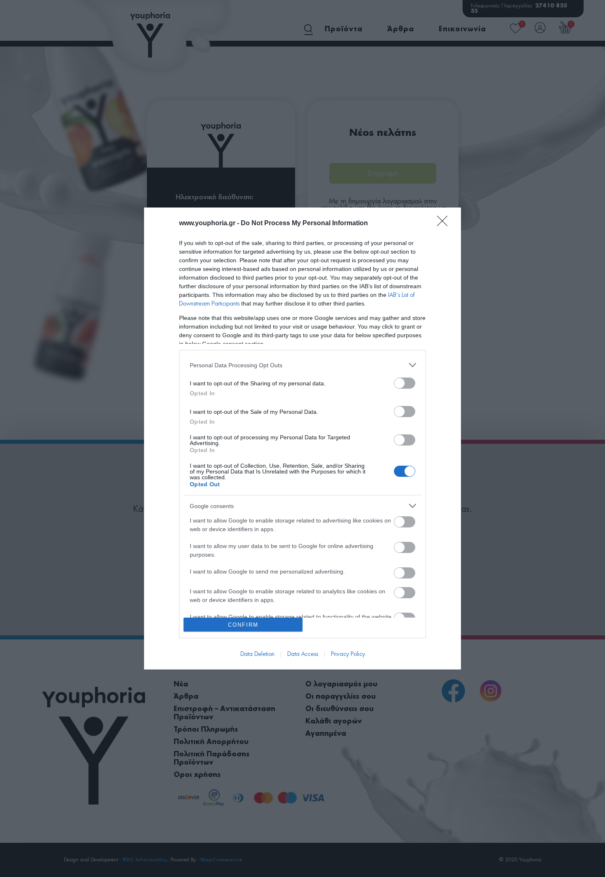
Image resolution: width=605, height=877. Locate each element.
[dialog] (302, 438)
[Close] (445, 223)
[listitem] (302, 365)
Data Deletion (257, 654)
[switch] (404, 383)
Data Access (302, 654)
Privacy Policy (348, 654)
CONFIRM (243, 625)
